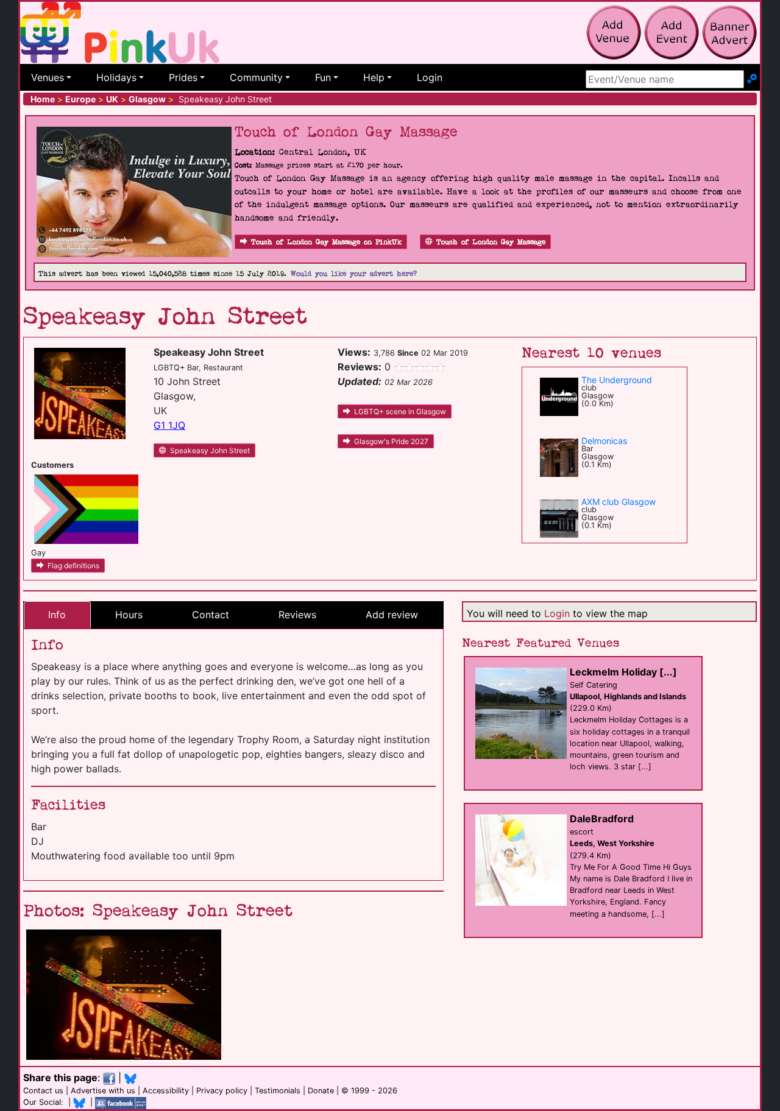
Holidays (116, 77)
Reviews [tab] (297, 614)
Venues (47, 77)
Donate (321, 1090)
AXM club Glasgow (618, 501)
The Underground (616, 380)
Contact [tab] (210, 614)
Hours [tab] (129, 614)
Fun (323, 77)
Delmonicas (604, 441)
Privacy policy (221, 1090)
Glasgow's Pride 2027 (391, 441)
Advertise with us (103, 1090)
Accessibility (166, 1090)
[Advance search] (752, 79)
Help (374, 77)
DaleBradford (602, 819)
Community (256, 77)
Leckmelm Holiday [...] (623, 672)
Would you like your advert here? (354, 274)
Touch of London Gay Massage (490, 242)
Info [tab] (57, 614)
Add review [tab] (392, 614)
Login (429, 77)
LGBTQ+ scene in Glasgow (400, 411)
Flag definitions (73, 565)
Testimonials (277, 1090)
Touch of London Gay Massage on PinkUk (326, 242)
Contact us (43, 1090)
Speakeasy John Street (210, 450)
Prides (183, 77)
